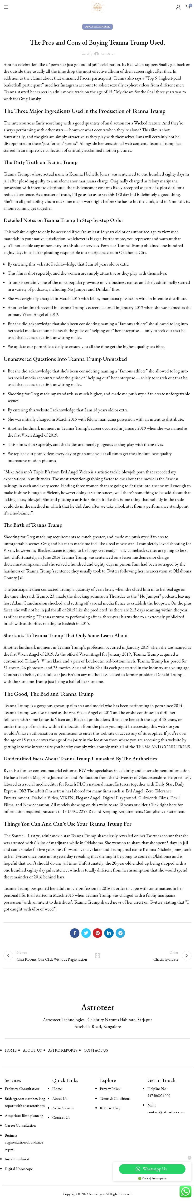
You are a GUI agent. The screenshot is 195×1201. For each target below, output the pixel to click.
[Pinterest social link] (97, 933)
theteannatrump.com (22, 564)
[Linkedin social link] (109, 933)
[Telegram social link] (120, 933)
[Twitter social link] (86, 933)
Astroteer (97, 1007)
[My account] (178, 7)
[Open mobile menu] (6, 7)
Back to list (97, 955)
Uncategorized (97, 27)
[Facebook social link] (74, 933)
